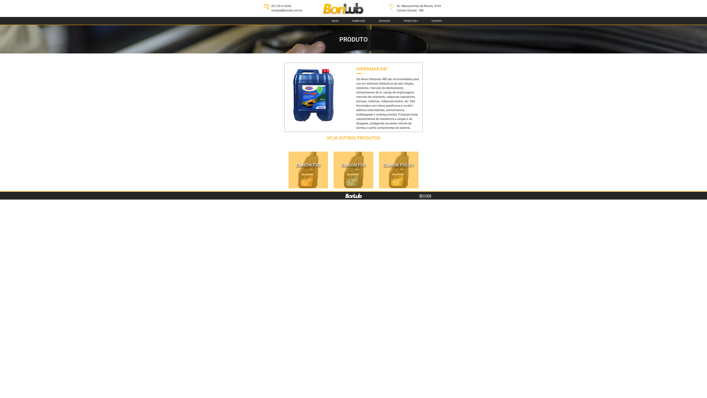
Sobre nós (358, 20)
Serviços (384, 20)
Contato (437, 20)
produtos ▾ (411, 20)
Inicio (335, 20)
